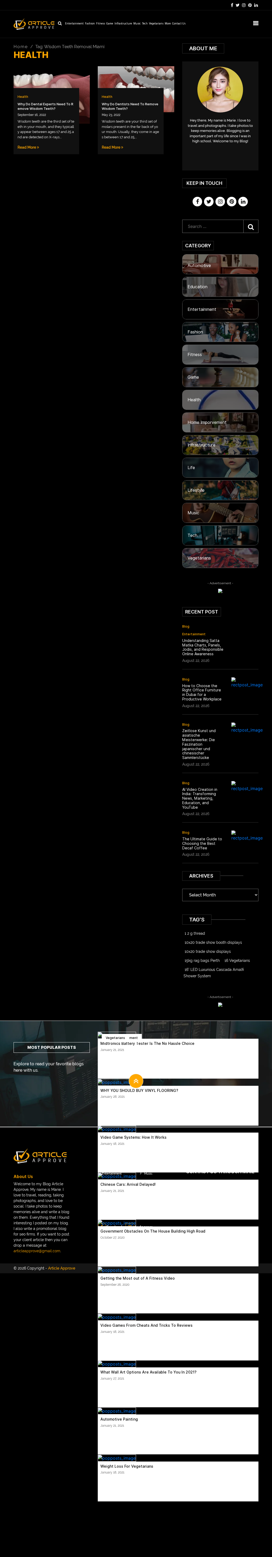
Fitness (100, 23)
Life (191, 467)
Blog (185, 626)
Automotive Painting (119, 1419)
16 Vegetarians (237, 960)
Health (23, 97)
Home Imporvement (207, 422)
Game (109, 23)
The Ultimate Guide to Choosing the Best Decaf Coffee (202, 843)
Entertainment (74, 23)
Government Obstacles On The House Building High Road (152, 1231)
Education (197, 286)
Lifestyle (196, 490)
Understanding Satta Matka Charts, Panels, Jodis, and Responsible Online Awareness (202, 647)
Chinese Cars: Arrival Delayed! (128, 1184)
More (168, 23)
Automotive (199, 265)
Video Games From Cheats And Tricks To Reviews (146, 1325)
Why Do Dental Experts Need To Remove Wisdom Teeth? (45, 106)
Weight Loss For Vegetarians (126, 1466)
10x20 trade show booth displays (213, 942)
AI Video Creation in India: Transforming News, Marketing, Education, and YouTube (199, 798)
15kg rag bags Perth (202, 960)
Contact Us (178, 23)
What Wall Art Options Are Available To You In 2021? (148, 1372)
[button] (136, 1081)
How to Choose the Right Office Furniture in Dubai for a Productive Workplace (202, 692)
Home (21, 46)
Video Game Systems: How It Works (133, 1137)
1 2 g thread (195, 933)
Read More (27, 147)
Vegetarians (156, 23)
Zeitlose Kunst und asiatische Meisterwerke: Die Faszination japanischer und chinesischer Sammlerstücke (199, 744)
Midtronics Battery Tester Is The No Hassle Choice (147, 1043)
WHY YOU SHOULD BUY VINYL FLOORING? (139, 1090)
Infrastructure (123, 23)
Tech (145, 23)
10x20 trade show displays (208, 951)
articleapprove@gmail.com (37, 1251)
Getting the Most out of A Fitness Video (137, 1278)
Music (137, 23)
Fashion (90, 23)
